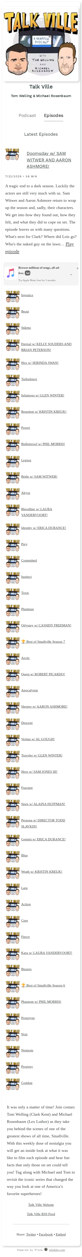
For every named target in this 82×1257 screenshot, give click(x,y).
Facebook (46, 1234)
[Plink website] (46, 1250)
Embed (61, 1234)
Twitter (31, 1234)
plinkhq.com (57, 1250)
